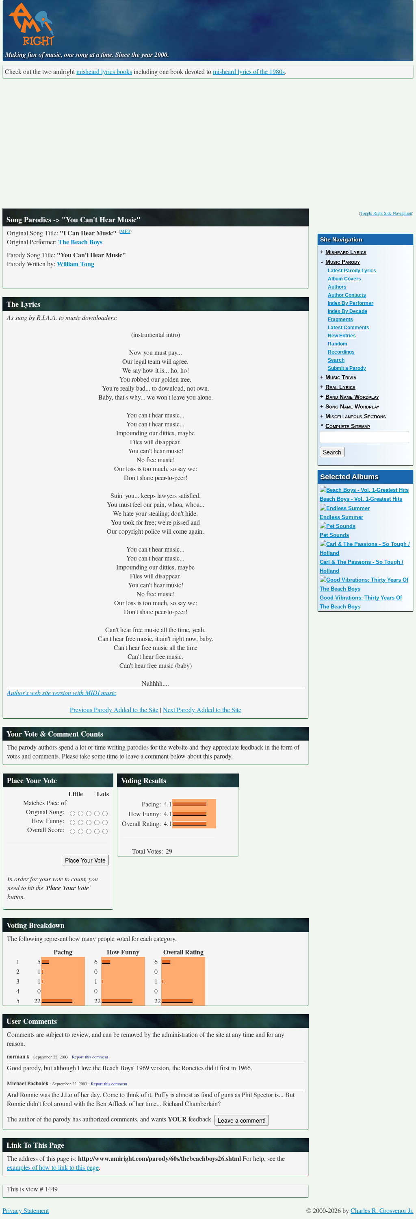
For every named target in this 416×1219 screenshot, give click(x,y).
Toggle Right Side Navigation (386, 213)
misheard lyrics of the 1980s (249, 71)
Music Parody (342, 262)
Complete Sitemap (347, 426)
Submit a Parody (347, 368)
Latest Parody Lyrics (352, 271)
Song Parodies (28, 219)
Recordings (341, 352)
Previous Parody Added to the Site (114, 709)
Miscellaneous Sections (355, 416)
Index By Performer (350, 303)
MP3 (125, 231)
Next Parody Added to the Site (202, 709)
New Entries (342, 336)
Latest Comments (348, 327)
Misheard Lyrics (345, 252)
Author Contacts (347, 295)
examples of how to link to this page (53, 1167)
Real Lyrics (340, 387)
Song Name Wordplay (352, 406)
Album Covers (344, 279)
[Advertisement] (208, 143)
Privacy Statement (25, 1210)
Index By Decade (347, 311)
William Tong (75, 263)
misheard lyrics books (104, 71)
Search (336, 360)
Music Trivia (340, 377)
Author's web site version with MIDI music (61, 692)
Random (337, 344)
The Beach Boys (80, 241)
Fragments (340, 319)
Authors (337, 287)
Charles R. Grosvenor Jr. (382, 1210)
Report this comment (90, 1057)
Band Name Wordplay (352, 396)
